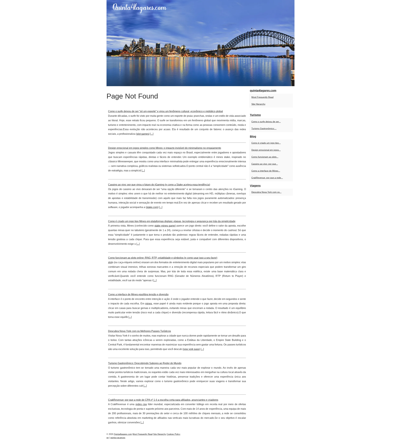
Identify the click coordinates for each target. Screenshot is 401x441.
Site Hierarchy (258, 104)
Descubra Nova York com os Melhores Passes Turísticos (139, 331)
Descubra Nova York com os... (266, 192)
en (108, 437)
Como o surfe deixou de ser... (266, 121)
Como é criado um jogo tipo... (266, 143)
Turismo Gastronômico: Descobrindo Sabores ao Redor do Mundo (144, 363)
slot (110, 262)
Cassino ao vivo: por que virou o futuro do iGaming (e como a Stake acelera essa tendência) (159, 184)
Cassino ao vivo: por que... (264, 164)
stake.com (152, 207)
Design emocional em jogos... (266, 150)
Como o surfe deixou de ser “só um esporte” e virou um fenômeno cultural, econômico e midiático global (165, 111)
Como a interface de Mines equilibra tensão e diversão (138, 294)
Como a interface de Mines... (265, 171)
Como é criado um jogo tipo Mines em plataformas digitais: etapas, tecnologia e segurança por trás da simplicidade (171, 221)
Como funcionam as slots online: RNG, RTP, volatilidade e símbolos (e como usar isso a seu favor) (162, 257)
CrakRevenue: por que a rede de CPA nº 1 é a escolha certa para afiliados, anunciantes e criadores (163, 400)
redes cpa (141, 404)
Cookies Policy (173, 434)
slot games (143, 134)
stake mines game (164, 225)
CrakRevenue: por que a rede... (267, 177)
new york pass (191, 349)
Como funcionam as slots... (264, 157)
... (152, 134)
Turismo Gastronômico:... (263, 128)
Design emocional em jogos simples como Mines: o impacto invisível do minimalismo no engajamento (164, 148)
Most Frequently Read (262, 97)
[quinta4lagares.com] (200, 43)
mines (148, 303)
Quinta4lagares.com (123, 434)
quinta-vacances (117, 437)
